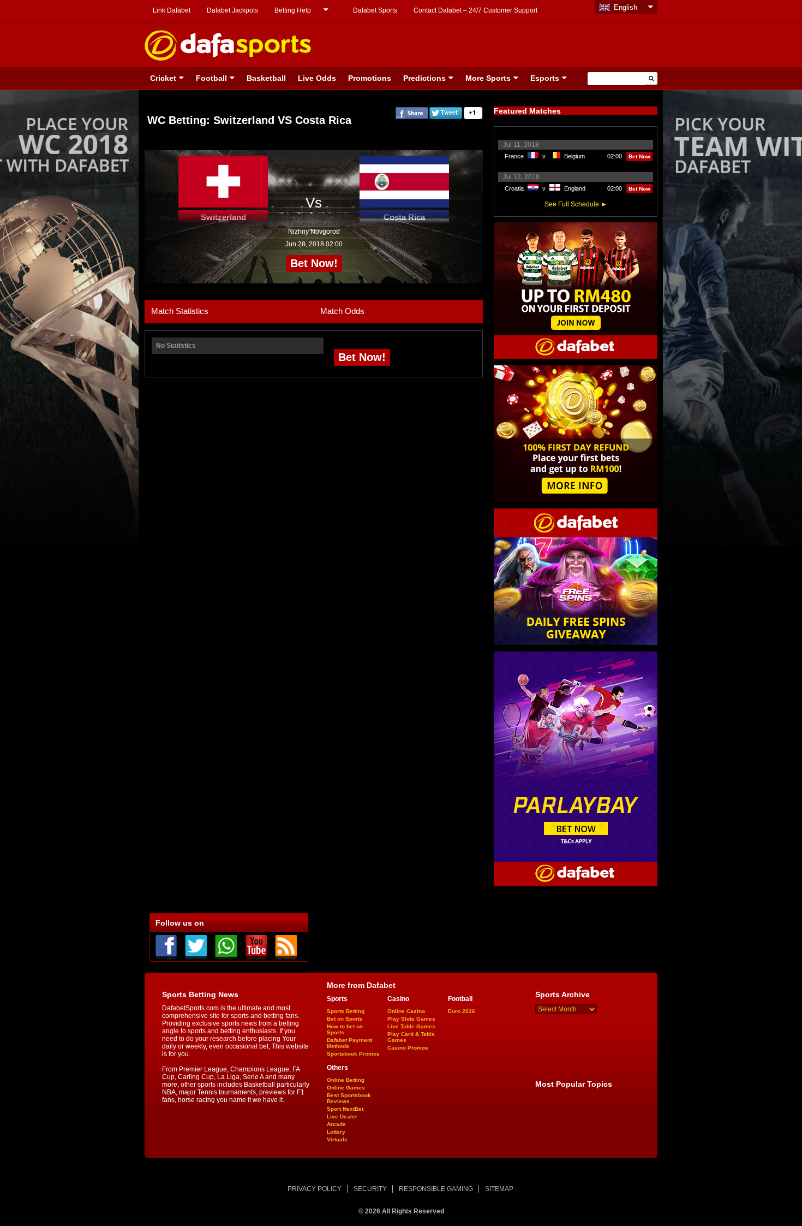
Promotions (369, 78)
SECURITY (370, 1189)
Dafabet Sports (375, 10)
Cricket (163, 78)
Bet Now (639, 156)
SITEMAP (499, 1189)
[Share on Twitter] (445, 117)
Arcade (336, 1124)
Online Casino (406, 1011)
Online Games (346, 1088)
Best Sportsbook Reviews (349, 1098)
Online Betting (345, 1080)
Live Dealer (342, 1117)
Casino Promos (407, 1048)
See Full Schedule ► (575, 204)
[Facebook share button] (412, 117)
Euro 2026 (461, 1011)
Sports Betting (345, 1011)
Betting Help (292, 10)
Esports (544, 78)
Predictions (424, 78)
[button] (651, 78)
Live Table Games (411, 1026)
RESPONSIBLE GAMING (436, 1189)
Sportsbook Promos (353, 1054)
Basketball (266, 78)
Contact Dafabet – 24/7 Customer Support (475, 10)
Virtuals (337, 1139)
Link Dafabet (171, 10)
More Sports (488, 78)
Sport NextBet (345, 1109)
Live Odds (317, 78)
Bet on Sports (345, 1019)
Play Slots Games (411, 1019)
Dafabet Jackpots (232, 10)
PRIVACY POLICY (315, 1189)
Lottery (336, 1132)
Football (211, 78)
